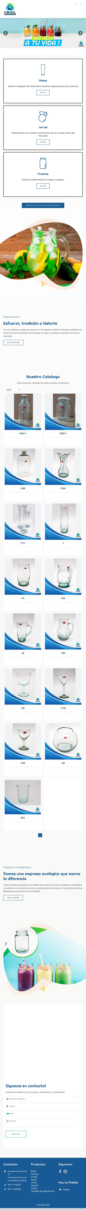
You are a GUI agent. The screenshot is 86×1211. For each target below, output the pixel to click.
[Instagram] (65, 1171)
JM (23, 653)
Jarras (34, 1182)
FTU (23, 543)
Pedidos (66, 1189)
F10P (63, 488)
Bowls (33, 1171)
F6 (23, 598)
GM (63, 763)
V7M (23, 763)
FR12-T (63, 433)
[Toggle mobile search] (77, 3)
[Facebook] (60, 1171)
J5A (63, 653)
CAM (23, 488)
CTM (63, 708)
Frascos (34, 1174)
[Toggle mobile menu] (81, 3)
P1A (63, 598)
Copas (34, 1188)
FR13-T (22, 433)
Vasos (34, 1179)
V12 (23, 708)
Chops (34, 1177)
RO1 (23, 818)
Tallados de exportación (42, 1191)
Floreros (34, 1185)
